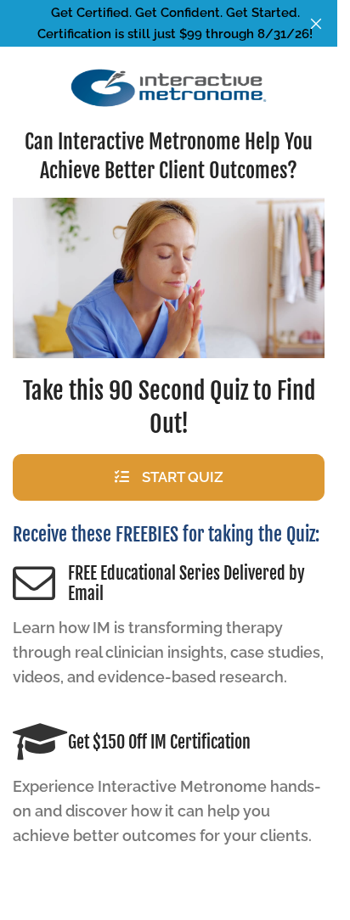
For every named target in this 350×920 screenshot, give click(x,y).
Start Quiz (182, 476)
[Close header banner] (316, 23)
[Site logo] (169, 88)
